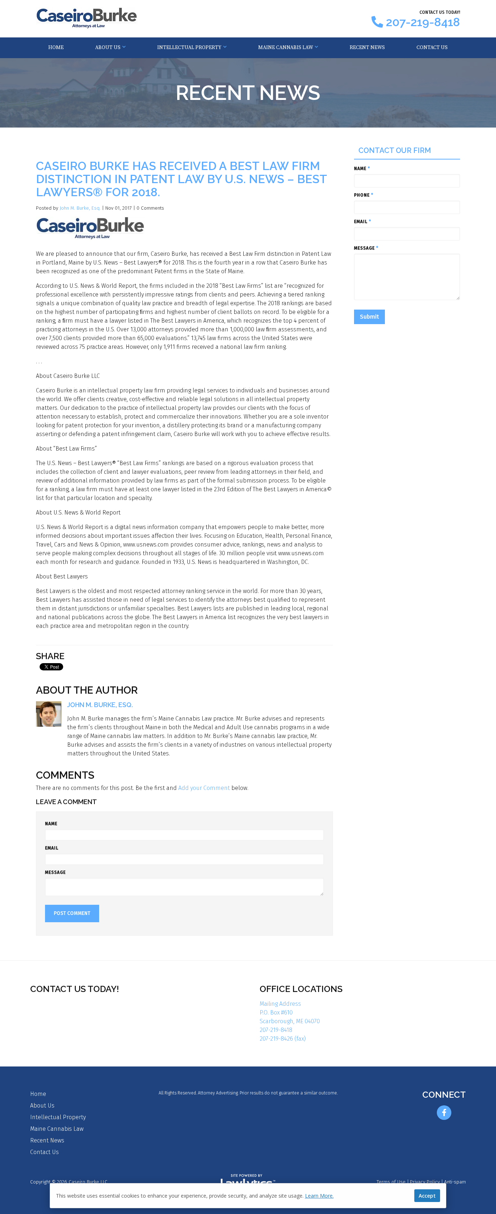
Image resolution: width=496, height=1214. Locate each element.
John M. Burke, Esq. (80, 208)
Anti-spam (455, 1182)
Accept (427, 1195)
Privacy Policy (425, 1182)
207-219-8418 (423, 22)
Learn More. (319, 1195)
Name (51, 823)
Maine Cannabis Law (285, 47)
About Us (108, 47)
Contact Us (432, 47)
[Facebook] (444, 1112)
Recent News (367, 47)
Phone (363, 195)
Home (56, 47)
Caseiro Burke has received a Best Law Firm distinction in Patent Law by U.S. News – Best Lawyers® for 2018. (181, 179)
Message (55, 872)
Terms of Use (391, 1182)
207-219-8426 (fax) (283, 1038)
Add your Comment (204, 788)
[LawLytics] (248, 1182)
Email (51, 848)
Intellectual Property (189, 47)
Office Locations (301, 989)
